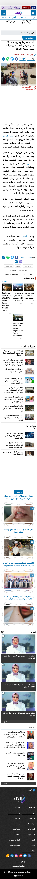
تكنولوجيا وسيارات (14, 840)
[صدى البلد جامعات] (17, 7)
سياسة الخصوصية (18, 866)
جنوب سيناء (28, 266)
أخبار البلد (12, 17)
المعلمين (30, 163)
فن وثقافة (32, 818)
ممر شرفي (8, 136)
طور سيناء (8, 266)
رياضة (18, 813)
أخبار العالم (31, 829)
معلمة (18, 266)
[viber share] (20, 261)
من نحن (23, 861)
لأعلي (30, 790)
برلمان (33, 845)
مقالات (33, 851)
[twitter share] (12, 59)
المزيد (5, 722)
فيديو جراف (31, 834)
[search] (3, 13)
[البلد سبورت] (26, 7)
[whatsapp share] (7, 59)
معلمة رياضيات (26, 274)
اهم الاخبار (22, 17)
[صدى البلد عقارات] (10, 7)
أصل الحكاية (16, 829)
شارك (21, 59)
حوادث (33, 813)
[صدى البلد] (18, 13)
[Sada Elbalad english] (4, 7)
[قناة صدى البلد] (33, 7)
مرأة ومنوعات (30, 823)
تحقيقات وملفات (15, 845)
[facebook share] (16, 59)
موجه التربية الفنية (11, 274)
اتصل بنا (13, 861)
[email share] (3, 59)
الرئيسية (32, 17)
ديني (18, 823)
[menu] (33, 13)
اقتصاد (33, 840)
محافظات (22, 33)
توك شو (17, 818)
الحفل (24, 236)
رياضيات (13, 270)
